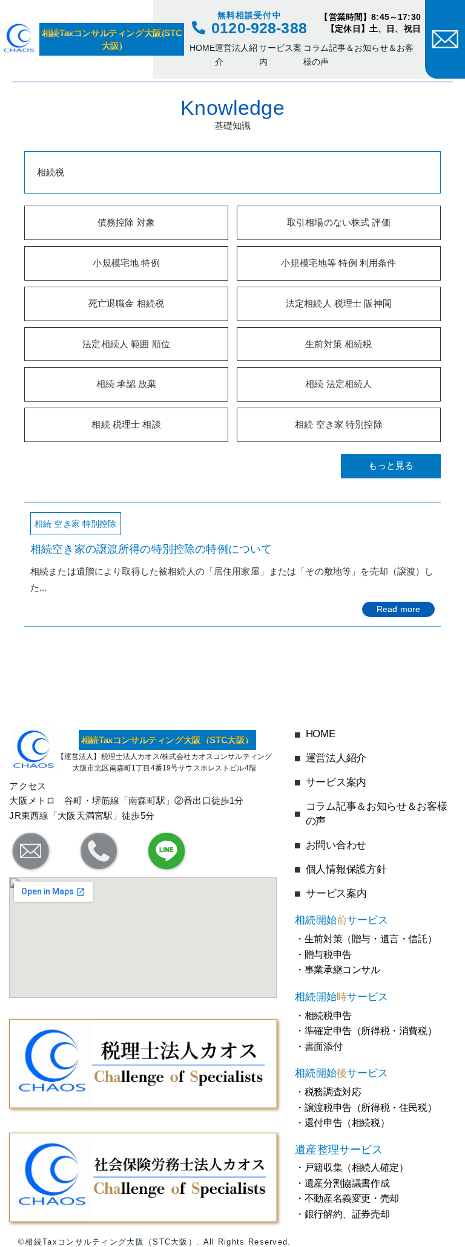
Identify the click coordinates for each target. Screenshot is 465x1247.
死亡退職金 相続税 (126, 303)
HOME (202, 48)
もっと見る (391, 465)
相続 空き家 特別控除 (339, 424)
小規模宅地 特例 (126, 263)
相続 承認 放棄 (126, 384)
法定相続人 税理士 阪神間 (339, 303)
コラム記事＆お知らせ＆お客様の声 (358, 54)
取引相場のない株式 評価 (339, 222)
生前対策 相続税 (338, 344)
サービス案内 (280, 54)
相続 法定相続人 (338, 384)
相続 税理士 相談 (125, 424)
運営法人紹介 (236, 54)
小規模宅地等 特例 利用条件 (338, 263)
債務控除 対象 (126, 222)
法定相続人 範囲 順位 (126, 344)
